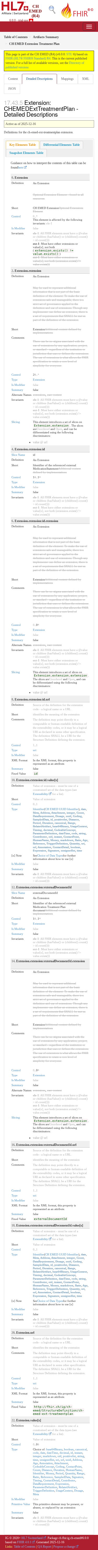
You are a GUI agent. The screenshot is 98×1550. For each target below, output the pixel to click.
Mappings (67, 79)
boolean (75, 847)
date (83, 809)
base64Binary (61, 826)
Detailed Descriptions (39, 79)
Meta (36, 812)
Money (54, 840)
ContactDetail (61, 847)
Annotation (44, 847)
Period (37, 822)
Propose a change (64, 1546)
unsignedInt (68, 850)
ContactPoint (71, 836)
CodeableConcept (65, 829)
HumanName (41, 840)
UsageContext (78, 826)
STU (69, 54)
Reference (39, 843)
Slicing (15, 421)
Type (14, 379)
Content (13, 79)
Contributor (40, 836)
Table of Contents (25, 1546)
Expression (39, 850)
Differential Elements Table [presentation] (61, 145)
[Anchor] (61, 114)
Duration (47, 822)
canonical (60, 822)
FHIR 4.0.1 (24, 1542)
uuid (68, 816)
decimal (48, 829)
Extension (39, 379)
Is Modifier (18, 228)
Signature (53, 850)
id (51, 819)
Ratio (78, 840)
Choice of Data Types (50, 855)
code (74, 833)
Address (45, 812)
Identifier (38, 809)
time (79, 850)
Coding (77, 816)
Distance (74, 819)
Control (16, 216)
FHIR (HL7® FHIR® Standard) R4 (27, 58)
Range (71, 822)
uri (34, 750)
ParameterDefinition (45, 833)
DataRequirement (43, 816)
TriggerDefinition (57, 843)
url (34, 847)
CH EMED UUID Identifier (61, 809)
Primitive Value (20, 1504)
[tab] (22, 145)
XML (85, 79)
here (20, 167)
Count (80, 812)
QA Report (44, 1546)
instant (58, 836)
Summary (17, 389)
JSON (12, 89)
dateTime (64, 833)
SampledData (41, 819)
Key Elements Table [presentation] (22, 145)
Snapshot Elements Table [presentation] (26, 153)
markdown (66, 840)
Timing (37, 829)
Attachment (58, 812)
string (82, 833)
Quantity (75, 843)
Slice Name (18, 454)
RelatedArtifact (42, 826)
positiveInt (60, 819)
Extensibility (40, 793)
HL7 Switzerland (32, 1538)
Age (85, 840)
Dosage (59, 816)
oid (51, 836)
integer (71, 812)
